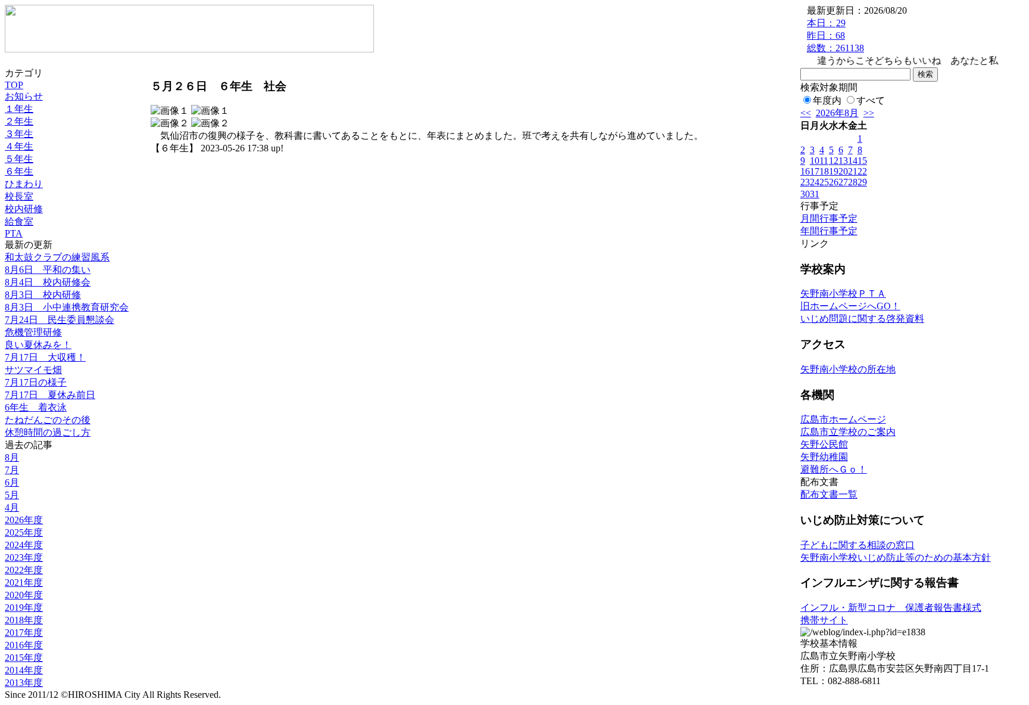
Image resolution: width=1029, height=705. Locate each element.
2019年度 (24, 607)
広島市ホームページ (843, 419)
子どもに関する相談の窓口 (857, 545)
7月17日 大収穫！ (45, 357)
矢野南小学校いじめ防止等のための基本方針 (895, 557)
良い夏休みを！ (38, 345)
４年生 (19, 146)
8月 (12, 457)
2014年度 (24, 670)
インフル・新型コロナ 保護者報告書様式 (890, 607)
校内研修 (24, 209)
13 (843, 161)
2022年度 (24, 570)
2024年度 (24, 545)
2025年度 (24, 532)
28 (853, 182)
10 (814, 161)
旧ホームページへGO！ (850, 306)
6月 (12, 482)
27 (843, 182)
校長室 (19, 196)
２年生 (19, 121)
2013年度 (24, 683)
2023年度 (24, 557)
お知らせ (24, 96)
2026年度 (24, 520)
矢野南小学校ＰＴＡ (843, 293)
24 (814, 182)
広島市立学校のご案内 (848, 432)
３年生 (19, 134)
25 (824, 182)
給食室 (19, 221)
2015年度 (24, 658)
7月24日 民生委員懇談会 (59, 320)
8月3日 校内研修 (43, 295)
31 (814, 194)
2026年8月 (837, 113)
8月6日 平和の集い (48, 270)
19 (833, 171)
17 (814, 171)
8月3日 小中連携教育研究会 (67, 307)
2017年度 (24, 633)
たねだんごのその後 (48, 420)
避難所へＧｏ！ (833, 469)
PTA (14, 233)
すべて (870, 100)
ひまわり (24, 184)
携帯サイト (824, 620)
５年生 (19, 159)
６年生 (19, 171)
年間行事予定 (829, 231)
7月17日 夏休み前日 (50, 395)
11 (823, 161)
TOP (14, 85)
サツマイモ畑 (33, 370)
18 (824, 171)
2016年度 (24, 645)
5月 (12, 495)
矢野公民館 (824, 444)
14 (853, 161)
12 (833, 161)
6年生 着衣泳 (36, 407)
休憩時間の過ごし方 (48, 432)
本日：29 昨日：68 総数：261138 (835, 35)
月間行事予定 (829, 218)
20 (843, 171)
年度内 (827, 100)
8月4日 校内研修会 (48, 282)
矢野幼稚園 (824, 457)
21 (853, 171)
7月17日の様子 (36, 382)
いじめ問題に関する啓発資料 (862, 318)
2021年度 (24, 582)
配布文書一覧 (829, 494)
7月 (12, 470)
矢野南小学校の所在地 (848, 369)
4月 (12, 507)
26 (833, 182)
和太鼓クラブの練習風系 (57, 257)
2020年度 (24, 595)
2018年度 (24, 620)
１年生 (19, 109)
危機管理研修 (33, 332)
